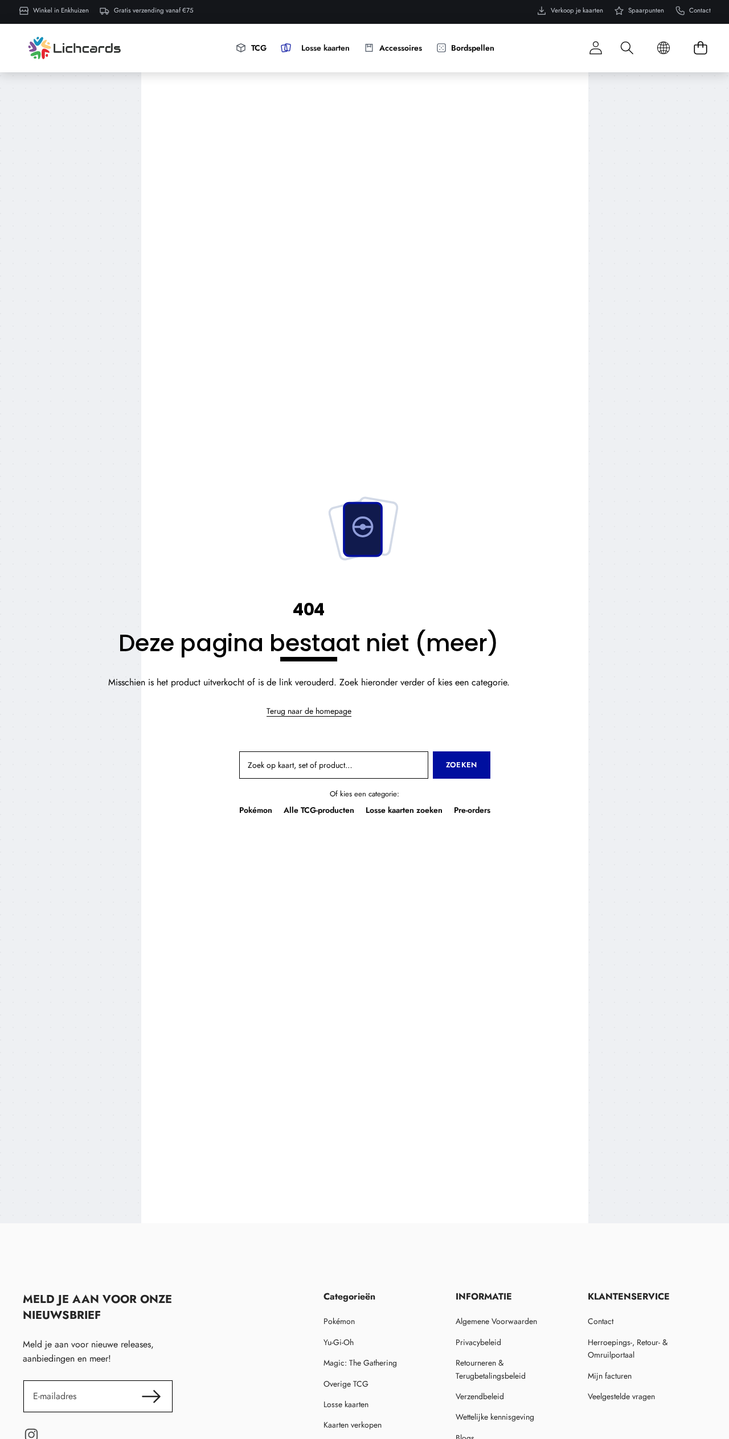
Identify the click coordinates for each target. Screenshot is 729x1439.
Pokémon (255, 810)
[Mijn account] (595, 48)
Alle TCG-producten (319, 810)
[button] (627, 48)
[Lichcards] (74, 48)
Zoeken (461, 764)
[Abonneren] (151, 1396)
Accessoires (400, 47)
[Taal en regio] (663, 48)
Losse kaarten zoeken (404, 810)
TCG (259, 47)
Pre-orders (472, 810)
